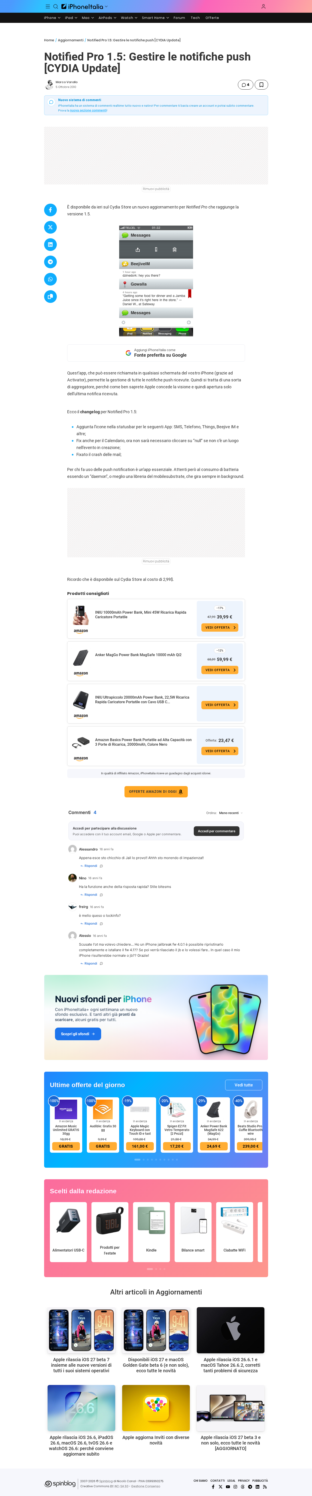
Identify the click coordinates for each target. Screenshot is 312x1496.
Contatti (217, 1481)
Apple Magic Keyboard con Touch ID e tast (140, 1129)
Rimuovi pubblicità (156, 189)
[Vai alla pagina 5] (156, 1160)
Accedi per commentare (216, 831)
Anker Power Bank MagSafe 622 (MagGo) (213, 1129)
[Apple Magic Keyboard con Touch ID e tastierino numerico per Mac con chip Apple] (140, 1109)
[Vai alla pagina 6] (160, 1160)
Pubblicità (260, 1481)
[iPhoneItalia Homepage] (82, 6)
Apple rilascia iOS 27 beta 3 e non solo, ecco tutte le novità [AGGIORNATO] (231, 1443)
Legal (231, 1481)
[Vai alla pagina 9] (173, 1160)
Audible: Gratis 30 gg (103, 1128)
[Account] (263, 6)
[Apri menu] (106, 6)
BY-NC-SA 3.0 (119, 1486)
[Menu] (48, 6)
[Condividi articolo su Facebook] (50, 210)
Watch (127, 17)
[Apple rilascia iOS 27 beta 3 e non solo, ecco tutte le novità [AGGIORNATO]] (230, 1408)
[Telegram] (250, 1487)
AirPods (105, 17)
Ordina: (211, 813)
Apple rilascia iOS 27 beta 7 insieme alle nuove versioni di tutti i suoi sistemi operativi (81, 1365)
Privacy (244, 1481)
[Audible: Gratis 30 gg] (103, 1109)
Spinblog (106, 1481)
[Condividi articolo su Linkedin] (50, 244)
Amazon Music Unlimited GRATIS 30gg (66, 1129)
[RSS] (265, 1487)
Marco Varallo (67, 82)
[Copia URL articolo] (50, 296)
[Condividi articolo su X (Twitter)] (50, 227)
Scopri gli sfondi (75, 1034)
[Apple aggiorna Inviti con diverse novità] (156, 1408)
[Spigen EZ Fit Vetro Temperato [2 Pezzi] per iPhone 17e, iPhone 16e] (177, 1109)
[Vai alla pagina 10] (177, 1160)
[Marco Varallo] (49, 85)
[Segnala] (101, 866)
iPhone (50, 17)
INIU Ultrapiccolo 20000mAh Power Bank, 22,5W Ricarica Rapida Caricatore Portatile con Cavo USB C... (142, 699)
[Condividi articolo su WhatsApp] (50, 279)
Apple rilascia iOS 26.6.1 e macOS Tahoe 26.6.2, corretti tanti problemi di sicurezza (230, 1365)
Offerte (212, 17)
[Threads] (243, 1487)
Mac (86, 17)
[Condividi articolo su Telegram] (50, 262)
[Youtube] (228, 1487)
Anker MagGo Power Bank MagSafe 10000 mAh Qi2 (138, 655)
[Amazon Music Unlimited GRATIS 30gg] (66, 1109)
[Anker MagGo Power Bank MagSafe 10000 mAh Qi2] (81, 657)
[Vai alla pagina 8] (169, 1160)
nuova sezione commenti (88, 110)
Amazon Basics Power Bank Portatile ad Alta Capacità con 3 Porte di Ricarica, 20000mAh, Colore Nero (143, 742)
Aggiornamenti (70, 40)
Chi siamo (201, 1481)
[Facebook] (213, 1487)
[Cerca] (56, 6)
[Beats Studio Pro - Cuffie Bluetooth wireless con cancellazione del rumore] (251, 1109)
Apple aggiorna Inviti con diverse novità (155, 1440)
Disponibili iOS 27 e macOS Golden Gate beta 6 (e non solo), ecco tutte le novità (156, 1365)
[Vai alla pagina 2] (144, 1160)
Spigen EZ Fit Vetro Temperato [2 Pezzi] (176, 1129)
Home (49, 40)
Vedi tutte (244, 1085)
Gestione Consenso (145, 1486)
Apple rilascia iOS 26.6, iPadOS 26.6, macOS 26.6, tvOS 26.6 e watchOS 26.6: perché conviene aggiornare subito (81, 1446)
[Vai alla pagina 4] (152, 1160)
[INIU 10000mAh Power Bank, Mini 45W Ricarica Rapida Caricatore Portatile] (81, 615)
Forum (179, 17)
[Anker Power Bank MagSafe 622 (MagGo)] (214, 1109)
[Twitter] (221, 1487)
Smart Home (153, 17)
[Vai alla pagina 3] (148, 1160)
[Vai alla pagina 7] (164, 1160)
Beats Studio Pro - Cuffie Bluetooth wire (251, 1129)
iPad (69, 17)
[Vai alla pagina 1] (137, 1160)
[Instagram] (235, 1487)
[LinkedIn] (257, 1487)
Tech (195, 17)
